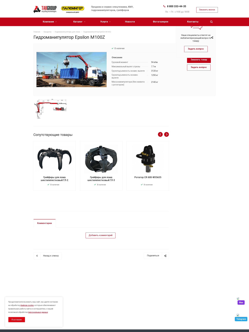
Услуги (104, 21)
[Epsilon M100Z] (71, 69)
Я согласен (17, 319)
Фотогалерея (160, 21)
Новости (130, 21)
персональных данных (38, 312)
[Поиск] (211, 22)
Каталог (78, 21)
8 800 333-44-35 (176, 6)
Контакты (192, 21)
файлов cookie (27, 305)
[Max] (241, 298)
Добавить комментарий (100, 235)
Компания (48, 21)
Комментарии (44, 223)
